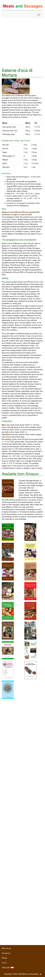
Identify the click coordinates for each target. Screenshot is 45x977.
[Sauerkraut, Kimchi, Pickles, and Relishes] (8, 650)
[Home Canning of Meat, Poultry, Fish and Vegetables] (30, 630)
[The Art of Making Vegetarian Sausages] (30, 669)
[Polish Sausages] (30, 591)
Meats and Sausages (22, 6)
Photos (4, 958)
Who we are (6, 948)
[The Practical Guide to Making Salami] (8, 571)
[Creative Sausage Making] (10, 488)
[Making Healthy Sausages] (8, 669)
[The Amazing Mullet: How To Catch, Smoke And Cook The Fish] (8, 689)
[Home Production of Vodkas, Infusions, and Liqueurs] (8, 630)
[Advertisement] (22, 42)
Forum (4, 962)
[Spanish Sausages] (30, 610)
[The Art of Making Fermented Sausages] (30, 551)
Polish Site (6, 967)
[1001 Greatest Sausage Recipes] (30, 531)
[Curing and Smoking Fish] (30, 650)
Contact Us (6, 953)
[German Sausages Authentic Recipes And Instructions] (8, 591)
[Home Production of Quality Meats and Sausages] (8, 531)
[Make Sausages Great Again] (30, 571)
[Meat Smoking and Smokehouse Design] (8, 551)
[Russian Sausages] (8, 610)
